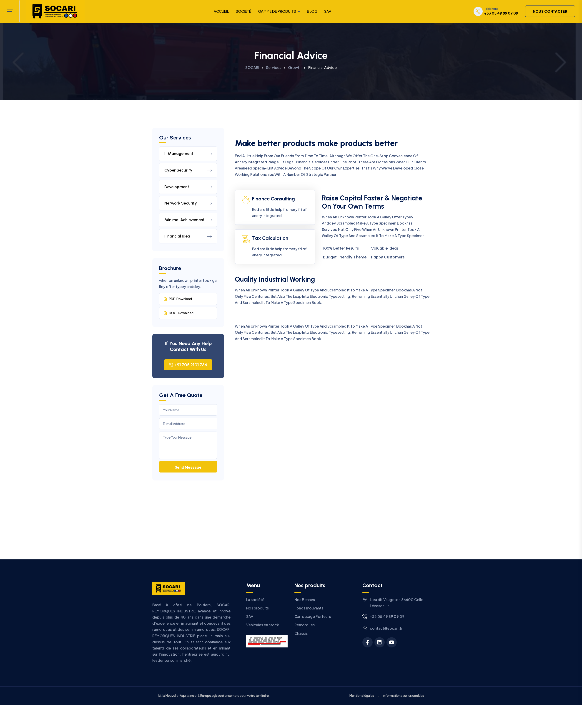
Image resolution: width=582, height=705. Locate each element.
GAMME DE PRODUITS (277, 11)
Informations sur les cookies (403, 695)
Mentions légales (361, 695)
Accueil (221, 11)
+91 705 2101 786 (190, 364)
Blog (312, 11)
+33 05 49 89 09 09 (501, 13)
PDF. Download (180, 299)
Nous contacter (550, 11)
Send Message (188, 467)
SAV (327, 11)
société (243, 11)
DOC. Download (181, 313)
